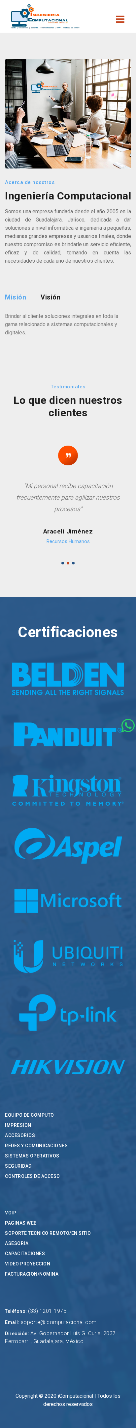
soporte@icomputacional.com (59, 1322)
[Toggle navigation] (120, 20)
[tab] (15, 297)
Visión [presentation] (50, 297)
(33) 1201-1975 (47, 1311)
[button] (62, 563)
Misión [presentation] (15, 297)
